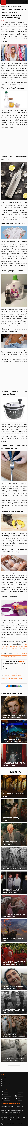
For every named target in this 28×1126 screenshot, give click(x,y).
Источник (3, 681)
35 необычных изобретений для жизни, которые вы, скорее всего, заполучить (14, 655)
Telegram (22, 661)
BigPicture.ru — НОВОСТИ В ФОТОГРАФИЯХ (12, 1106)
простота (21, 677)
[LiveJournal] (15, 686)
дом (9, 675)
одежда (3, 677)
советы (8, 678)
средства (14, 678)
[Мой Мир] (11, 686)
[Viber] (17, 686)
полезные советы (12, 677)
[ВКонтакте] (7, 686)
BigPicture (11, 6)
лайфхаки (18, 6)
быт (6, 675)
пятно (3, 678)
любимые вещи (16, 675)
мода (16, 673)
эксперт (20, 678)
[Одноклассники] (9, 686)
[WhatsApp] (19, 686)
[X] (13, 686)
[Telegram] (21, 686)
